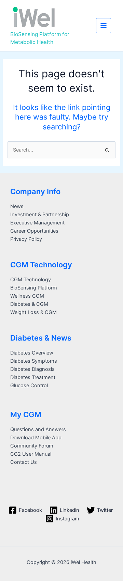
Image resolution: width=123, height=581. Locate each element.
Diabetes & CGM (29, 304)
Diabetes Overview (31, 353)
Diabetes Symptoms (33, 361)
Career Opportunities (34, 231)
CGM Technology (30, 280)
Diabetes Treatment (32, 377)
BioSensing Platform (33, 288)
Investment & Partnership (39, 214)
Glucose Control (29, 385)
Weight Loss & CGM (33, 312)
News (17, 206)
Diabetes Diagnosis (32, 369)
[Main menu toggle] (103, 25)
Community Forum (31, 446)
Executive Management (37, 223)
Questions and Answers (38, 429)
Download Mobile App (36, 438)
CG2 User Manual (30, 454)
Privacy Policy (26, 239)
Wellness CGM (27, 296)
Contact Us (23, 462)
